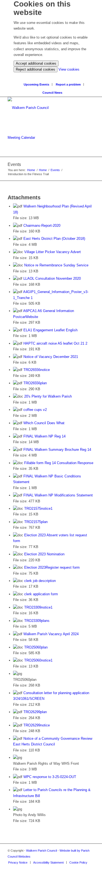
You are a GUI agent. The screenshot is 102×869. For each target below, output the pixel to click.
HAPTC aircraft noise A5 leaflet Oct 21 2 (55, 343)
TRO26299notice (36, 725)
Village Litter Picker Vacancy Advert (52, 252)
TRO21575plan (36, 522)
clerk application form (41, 594)
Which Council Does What (43, 423)
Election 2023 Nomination (44, 554)
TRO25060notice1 (38, 660)
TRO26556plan (35, 383)
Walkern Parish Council (41, 850)
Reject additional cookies (35, 69)
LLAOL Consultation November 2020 (52, 278)
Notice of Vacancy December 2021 (50, 357)
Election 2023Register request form (52, 567)
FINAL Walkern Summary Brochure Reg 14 (57, 450)
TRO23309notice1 (38, 607)
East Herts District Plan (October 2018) (54, 239)
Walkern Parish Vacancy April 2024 (51, 634)
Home (31, 170)
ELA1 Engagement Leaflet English (50, 330)
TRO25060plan (36, 647)
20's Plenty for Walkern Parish (48, 396)
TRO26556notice (36, 370)
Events (55, 170)
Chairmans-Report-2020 (41, 225)
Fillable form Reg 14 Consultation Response (58, 463)
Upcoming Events (36, 84)
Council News (52, 92)
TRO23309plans (37, 621)
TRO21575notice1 (38, 508)
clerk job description (40, 581)
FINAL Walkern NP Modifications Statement (58, 495)
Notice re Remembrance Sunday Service (56, 265)
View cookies (68, 69)
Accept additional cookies (36, 63)
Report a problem (68, 84)
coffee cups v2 (35, 410)
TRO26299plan (35, 712)
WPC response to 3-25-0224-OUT (49, 777)
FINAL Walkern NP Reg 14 (44, 436)
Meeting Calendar (21, 138)
